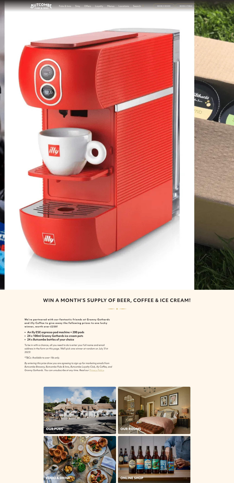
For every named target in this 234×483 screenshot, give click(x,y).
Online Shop (131, 478)
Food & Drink (58, 478)
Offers (87, 6)
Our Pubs (54, 429)
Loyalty (99, 6)
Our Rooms (130, 429)
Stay (77, 6)
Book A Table (186, 6)
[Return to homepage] (41, 6)
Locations (123, 6)
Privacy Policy (96, 370)
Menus (110, 6)
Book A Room (163, 6)
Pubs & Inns (65, 6)
